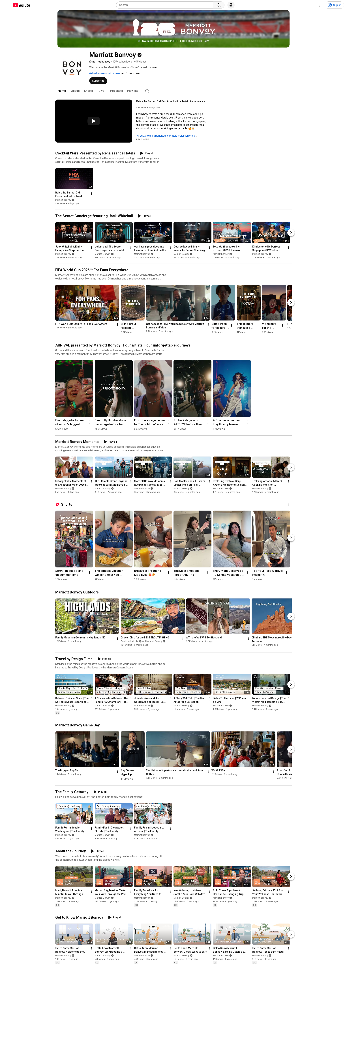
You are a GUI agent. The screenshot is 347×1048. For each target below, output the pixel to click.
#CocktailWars (144, 135)
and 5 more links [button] (130, 73)
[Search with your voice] (231, 5)
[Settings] (320, 5)
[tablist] (173, 91)
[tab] (61, 91)
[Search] (218, 5)
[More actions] (91, 193)
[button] (142, 139)
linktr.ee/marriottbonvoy (106, 73)
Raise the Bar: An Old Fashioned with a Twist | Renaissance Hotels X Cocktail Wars (172, 101)
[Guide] (6, 5)
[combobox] (165, 5)
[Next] (291, 232)
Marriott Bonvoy (63, 200)
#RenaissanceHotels (165, 135)
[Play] (93, 121)
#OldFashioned (186, 135)
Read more (142, 139)
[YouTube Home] (21, 5)
